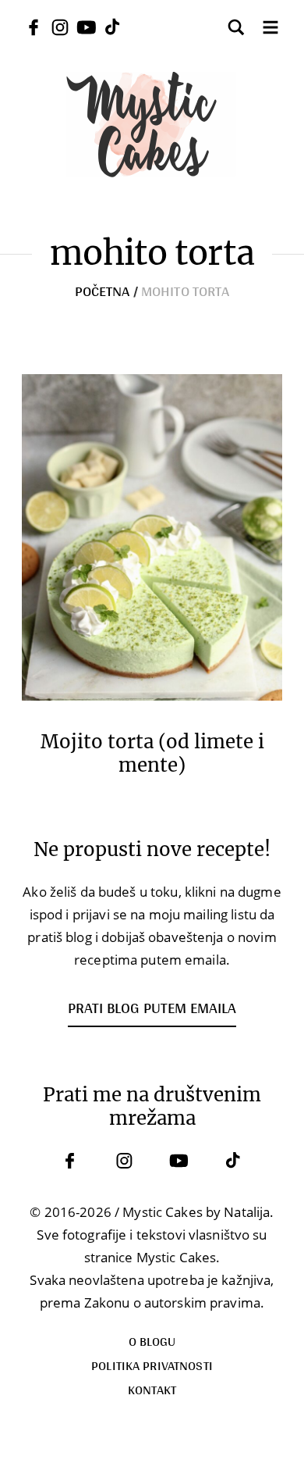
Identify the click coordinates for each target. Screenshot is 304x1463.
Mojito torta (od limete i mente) (152, 753)
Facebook (70, 1160)
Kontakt (152, 1389)
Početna (102, 290)
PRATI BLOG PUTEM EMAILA (152, 1008)
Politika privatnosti (152, 1365)
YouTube (179, 1160)
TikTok (234, 1160)
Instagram (124, 1160)
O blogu (152, 1341)
